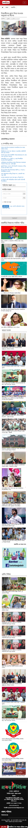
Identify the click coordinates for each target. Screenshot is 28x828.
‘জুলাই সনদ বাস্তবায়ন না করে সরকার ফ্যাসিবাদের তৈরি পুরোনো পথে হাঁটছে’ (11, 505)
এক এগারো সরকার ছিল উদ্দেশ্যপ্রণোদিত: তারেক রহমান (13, 259)
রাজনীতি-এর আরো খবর (20, 544)
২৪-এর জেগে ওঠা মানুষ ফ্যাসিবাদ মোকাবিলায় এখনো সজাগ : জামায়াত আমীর (13, 465)
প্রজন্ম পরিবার (6, 811)
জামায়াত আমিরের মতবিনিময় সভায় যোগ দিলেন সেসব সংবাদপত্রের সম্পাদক (13, 449)
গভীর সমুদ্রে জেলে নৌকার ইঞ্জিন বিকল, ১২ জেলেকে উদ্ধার (12, 592)
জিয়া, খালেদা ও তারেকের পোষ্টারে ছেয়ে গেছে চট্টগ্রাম (12, 241)
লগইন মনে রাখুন (7, 202)
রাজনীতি (13, 7)
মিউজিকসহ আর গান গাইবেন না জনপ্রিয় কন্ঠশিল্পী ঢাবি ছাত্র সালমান (13, 152)
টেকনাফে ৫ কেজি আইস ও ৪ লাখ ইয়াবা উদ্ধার (13, 776)
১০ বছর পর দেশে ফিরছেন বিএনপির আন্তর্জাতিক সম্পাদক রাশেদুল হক (13, 310)
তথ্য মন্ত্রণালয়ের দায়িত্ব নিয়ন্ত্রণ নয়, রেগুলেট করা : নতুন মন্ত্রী (13, 174)
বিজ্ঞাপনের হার (4, 815)
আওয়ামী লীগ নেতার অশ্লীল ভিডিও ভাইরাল (11, 276)
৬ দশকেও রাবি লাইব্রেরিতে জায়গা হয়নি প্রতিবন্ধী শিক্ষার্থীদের (13, 180)
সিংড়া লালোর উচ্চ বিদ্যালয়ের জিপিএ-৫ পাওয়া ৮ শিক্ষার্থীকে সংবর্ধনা (13, 170)
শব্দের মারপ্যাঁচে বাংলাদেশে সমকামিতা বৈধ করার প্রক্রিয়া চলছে (13, 148)
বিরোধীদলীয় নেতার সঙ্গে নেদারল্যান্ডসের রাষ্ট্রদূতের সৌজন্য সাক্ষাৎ (12, 348)
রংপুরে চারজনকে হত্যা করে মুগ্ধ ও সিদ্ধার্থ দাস (12, 177)
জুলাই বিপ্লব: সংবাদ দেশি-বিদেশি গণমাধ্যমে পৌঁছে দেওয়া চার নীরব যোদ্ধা (13, 167)
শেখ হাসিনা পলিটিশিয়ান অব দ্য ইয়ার (10, 327)
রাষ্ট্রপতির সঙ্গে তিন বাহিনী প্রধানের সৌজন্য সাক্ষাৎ (12, 666)
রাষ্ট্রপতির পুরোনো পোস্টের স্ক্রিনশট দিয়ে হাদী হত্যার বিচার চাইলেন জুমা (13, 525)
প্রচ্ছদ (7, 7)
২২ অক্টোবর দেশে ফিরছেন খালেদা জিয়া (10, 293)
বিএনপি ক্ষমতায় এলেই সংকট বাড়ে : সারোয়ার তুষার (13, 367)
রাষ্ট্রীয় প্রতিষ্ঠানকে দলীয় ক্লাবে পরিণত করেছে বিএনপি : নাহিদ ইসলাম (12, 416)
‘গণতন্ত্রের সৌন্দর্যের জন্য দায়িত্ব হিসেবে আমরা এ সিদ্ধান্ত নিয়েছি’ (13, 541)
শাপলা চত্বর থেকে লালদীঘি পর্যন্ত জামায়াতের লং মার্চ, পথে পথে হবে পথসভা (14, 155)
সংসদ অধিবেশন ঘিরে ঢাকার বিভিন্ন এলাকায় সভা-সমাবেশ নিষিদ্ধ (12, 739)
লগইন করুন (5, 206)
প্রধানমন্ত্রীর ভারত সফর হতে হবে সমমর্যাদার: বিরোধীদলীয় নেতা (12, 489)
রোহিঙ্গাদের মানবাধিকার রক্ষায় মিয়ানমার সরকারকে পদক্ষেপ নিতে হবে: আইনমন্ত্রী (13, 163)
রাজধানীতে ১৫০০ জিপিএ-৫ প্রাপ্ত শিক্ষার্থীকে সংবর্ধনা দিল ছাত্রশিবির (12, 159)
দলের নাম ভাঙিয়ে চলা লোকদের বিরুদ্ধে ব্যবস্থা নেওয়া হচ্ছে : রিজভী (13, 431)
